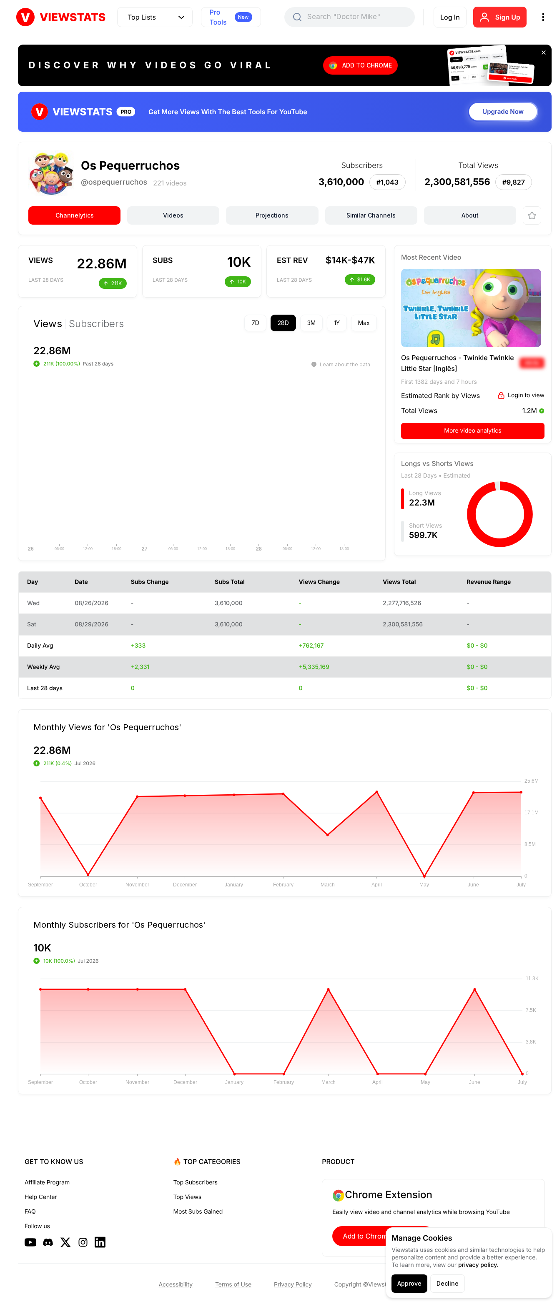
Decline (448, 1283)
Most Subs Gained (198, 1211)
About (470, 215)
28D (283, 322)
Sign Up (507, 17)
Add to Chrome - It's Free (383, 1236)
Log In (450, 17)
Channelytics (74, 215)
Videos (173, 215)
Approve (409, 1283)
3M (311, 322)
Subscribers (96, 324)
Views (47, 324)
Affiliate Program (47, 1182)
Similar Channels (371, 215)
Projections (272, 215)
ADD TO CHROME (367, 65)
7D (255, 322)
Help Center (41, 1197)
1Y (337, 322)
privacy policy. (478, 1265)
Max (364, 322)
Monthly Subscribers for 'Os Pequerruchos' (119, 924)
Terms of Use (233, 1284)
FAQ (30, 1211)
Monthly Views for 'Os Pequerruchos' (107, 726)
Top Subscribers (195, 1182)
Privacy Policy (293, 1284)
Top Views (187, 1197)
